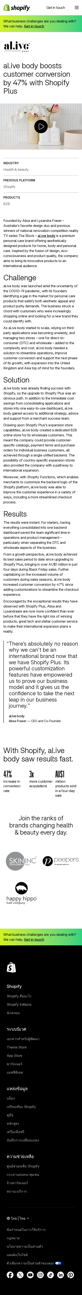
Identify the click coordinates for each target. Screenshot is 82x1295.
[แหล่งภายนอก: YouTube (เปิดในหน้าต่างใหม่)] (30, 1275)
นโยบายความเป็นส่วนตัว (25, 1246)
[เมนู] (77, 8)
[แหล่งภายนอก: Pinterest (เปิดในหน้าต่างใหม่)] (70, 1275)
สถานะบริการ (17, 1191)
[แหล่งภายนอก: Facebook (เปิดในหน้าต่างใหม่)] (10, 1275)
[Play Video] (4, 146)
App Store (14, 1055)
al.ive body (46, 236)
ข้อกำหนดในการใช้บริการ (26, 1230)
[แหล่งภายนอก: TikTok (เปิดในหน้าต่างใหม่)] (50, 1275)
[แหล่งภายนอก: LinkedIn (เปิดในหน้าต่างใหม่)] (60, 1275)
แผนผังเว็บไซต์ (17, 1255)
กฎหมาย (13, 1238)
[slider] (37, 146)
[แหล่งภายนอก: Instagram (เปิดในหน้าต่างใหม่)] (40, 1275)
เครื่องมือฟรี (15, 1132)
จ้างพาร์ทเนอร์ (17, 1183)
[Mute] (62, 146)
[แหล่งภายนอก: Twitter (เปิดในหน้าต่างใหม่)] (20, 1275)
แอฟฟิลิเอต (15, 1072)
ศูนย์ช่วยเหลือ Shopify (23, 1166)
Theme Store (17, 1047)
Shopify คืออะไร (19, 996)
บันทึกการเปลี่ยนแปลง (23, 1140)
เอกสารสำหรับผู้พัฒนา (23, 1039)
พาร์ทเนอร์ (14, 1064)
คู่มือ (10, 1115)
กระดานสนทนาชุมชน (23, 1174)
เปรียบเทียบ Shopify (21, 1107)
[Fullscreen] (78, 146)
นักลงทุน (13, 1013)
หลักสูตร (13, 1123)
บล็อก (11, 1098)
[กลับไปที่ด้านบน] (11, 967)
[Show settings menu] (70, 146)
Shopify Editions (19, 1004)
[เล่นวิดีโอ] (41, 126)
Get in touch (55, 7)
